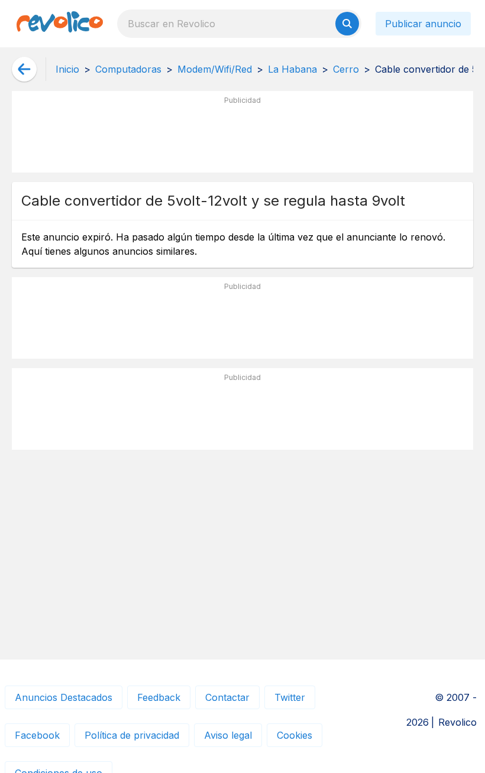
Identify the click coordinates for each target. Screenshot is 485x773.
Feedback (158, 697)
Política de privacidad (132, 735)
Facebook (37, 735)
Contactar (227, 697)
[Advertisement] (242, 136)
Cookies (294, 735)
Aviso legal (228, 735)
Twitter (289, 697)
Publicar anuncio (423, 24)
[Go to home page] (60, 23)
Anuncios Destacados (63, 697)
